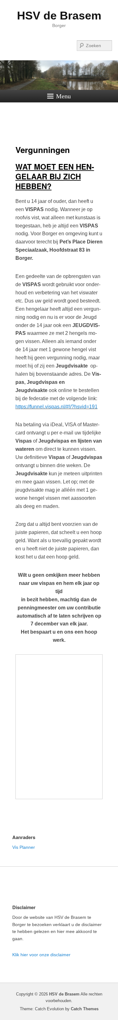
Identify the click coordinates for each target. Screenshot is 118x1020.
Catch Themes (84, 1008)
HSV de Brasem (59, 15)
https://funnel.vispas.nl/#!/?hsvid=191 (56, 406)
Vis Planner (23, 847)
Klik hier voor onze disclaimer (41, 954)
